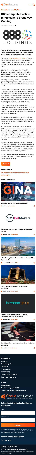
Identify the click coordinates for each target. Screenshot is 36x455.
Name (2, 409)
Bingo (11, 172)
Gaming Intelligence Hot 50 (10, 388)
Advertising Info (6, 364)
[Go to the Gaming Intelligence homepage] (9, 4)
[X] (2, 440)
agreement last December (17, 58)
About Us (4, 361)
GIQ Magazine (5, 385)
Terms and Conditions (8, 377)
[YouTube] (9, 440)
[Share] (34, 206)
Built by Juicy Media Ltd (9, 446)
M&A (18, 10)
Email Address (5, 416)
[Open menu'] (30, 5)
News (3, 10)
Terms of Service (5, 453)
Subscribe (18, 425)
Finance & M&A (11, 10)
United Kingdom (5, 175)
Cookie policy (5, 372)
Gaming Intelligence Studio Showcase (13, 390)
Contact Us (4, 366)
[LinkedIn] (6, 440)
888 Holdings (5, 172)
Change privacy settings (9, 374)
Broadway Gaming (18, 172)
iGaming (26, 172)
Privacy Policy (5, 369)
